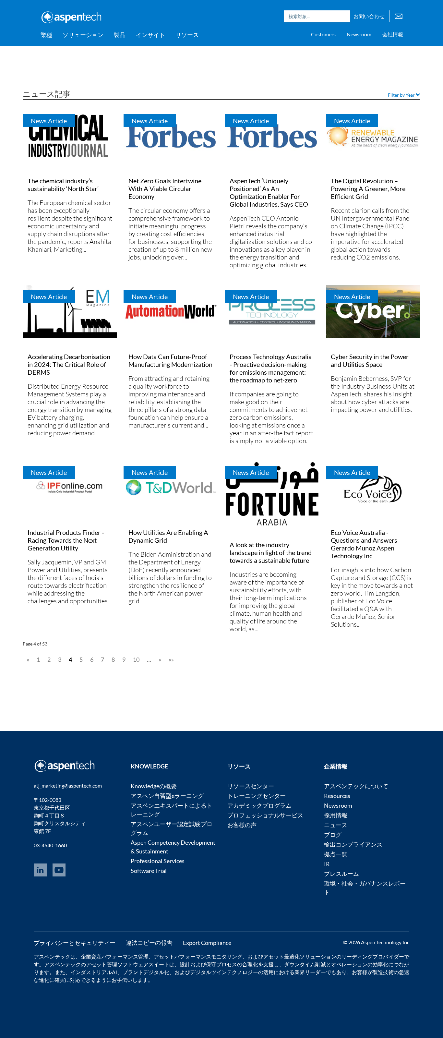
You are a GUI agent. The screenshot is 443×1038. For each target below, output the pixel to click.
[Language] (398, 15)
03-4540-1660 (50, 845)
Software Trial (149, 870)
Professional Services (158, 860)
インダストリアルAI (93, 972)
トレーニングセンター (256, 795)
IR (327, 863)
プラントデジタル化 (146, 972)
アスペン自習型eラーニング (167, 795)
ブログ (332, 834)
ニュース (335, 824)
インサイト (150, 34)
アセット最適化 (281, 956)
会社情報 (392, 34)
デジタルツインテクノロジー (224, 972)
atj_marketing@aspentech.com (68, 785)
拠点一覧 (335, 854)
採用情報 (335, 815)
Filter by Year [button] (402, 95)
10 (136, 659)
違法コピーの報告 (149, 942)
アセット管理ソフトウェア (117, 964)
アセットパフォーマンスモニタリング (198, 956)
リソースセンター (250, 786)
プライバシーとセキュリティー (74, 942)
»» (171, 659)
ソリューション (83, 34)
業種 (46, 34)
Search (343, 16)
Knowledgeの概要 (154, 786)
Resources (337, 795)
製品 (120, 34)
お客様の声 (242, 824)
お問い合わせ (369, 16)
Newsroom (359, 34)
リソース (187, 34)
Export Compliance (207, 942)
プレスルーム (341, 873)
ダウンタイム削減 (305, 964)
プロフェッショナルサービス (265, 815)
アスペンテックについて (356, 786)
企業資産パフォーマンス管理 (115, 956)
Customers (323, 34)
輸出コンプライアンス (353, 844)
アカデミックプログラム (259, 805)
